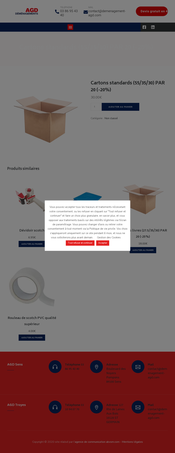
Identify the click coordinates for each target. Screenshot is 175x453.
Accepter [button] (102, 242)
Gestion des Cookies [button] (109, 237)
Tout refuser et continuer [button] (80, 242)
